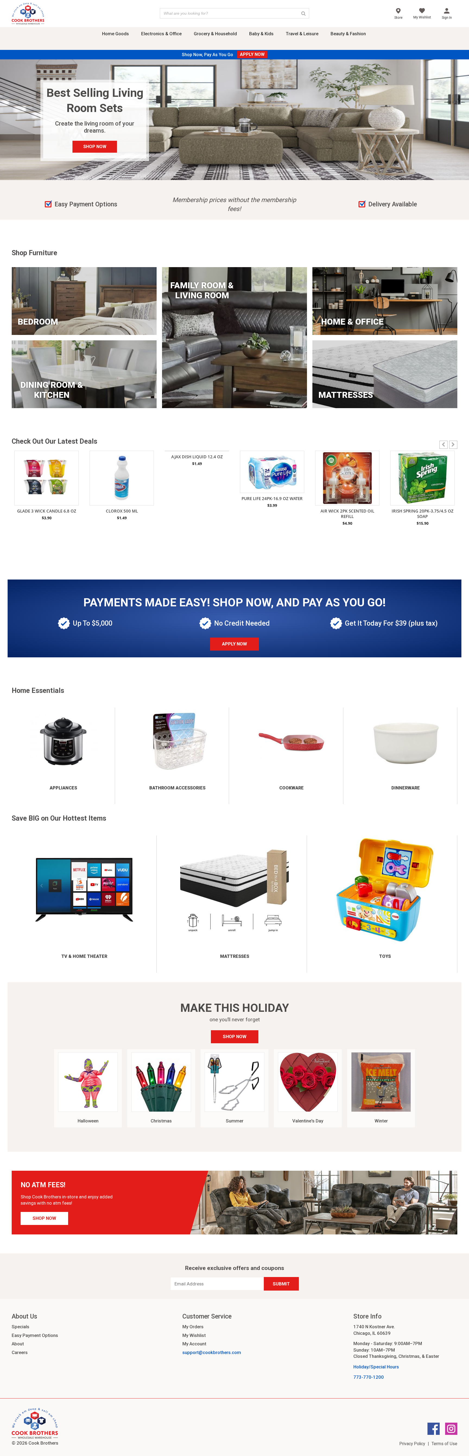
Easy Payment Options (35, 1335)
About (18, 1343)
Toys (385, 956)
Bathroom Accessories (177, 788)
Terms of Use (444, 1443)
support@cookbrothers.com (211, 1352)
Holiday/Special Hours (376, 1366)
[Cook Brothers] (28, 14)
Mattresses (234, 956)
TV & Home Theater (84, 956)
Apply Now (234, 644)
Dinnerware (405, 788)
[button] (453, 445)
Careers (20, 1352)
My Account (194, 1343)
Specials (20, 1326)
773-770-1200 (368, 1377)
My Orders (193, 1326)
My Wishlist (194, 1335)
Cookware (291, 788)
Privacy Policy (412, 1443)
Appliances (63, 788)
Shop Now (234, 1036)
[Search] (303, 13)
